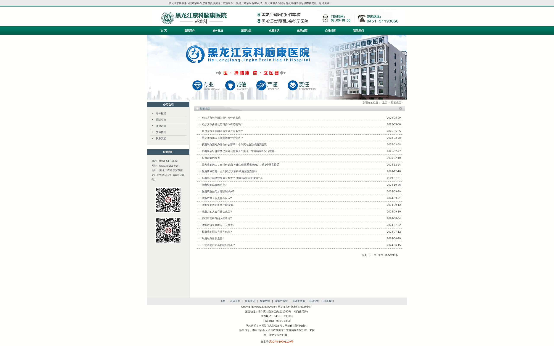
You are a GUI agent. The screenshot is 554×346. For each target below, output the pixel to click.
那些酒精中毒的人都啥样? (217, 218)
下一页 (372, 255)
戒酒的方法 (281, 301)
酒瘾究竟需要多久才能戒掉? (218, 204)
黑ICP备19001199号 (281, 341)
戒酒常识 (274, 30)
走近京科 (235, 301)
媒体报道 (218, 30)
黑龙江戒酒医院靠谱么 (278, 3)
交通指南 (330, 30)
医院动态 (246, 30)
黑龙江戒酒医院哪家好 (249, 3)
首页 (222, 301)
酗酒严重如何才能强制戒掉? (218, 191)
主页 (384, 102)
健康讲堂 (161, 125)
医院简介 (190, 30)
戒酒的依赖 (298, 301)
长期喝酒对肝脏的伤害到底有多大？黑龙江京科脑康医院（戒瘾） (239, 151)
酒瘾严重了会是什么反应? (217, 198)
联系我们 (358, 30)
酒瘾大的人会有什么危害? (217, 211)
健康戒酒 (302, 30)
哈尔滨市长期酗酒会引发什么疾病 (221, 117)
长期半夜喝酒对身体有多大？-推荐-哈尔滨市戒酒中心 (232, 178)
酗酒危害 (396, 102)
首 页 (163, 30)
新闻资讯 (250, 301)
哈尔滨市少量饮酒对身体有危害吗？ (222, 124)
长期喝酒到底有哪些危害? (217, 231)
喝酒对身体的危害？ (213, 238)
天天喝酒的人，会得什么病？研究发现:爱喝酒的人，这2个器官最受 (240, 164)
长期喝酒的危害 (211, 157)
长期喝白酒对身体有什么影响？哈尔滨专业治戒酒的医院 (234, 144)
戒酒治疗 (314, 301)
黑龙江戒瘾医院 (224, 3)
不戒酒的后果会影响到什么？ (218, 245)
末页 (380, 255)
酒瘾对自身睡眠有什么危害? (218, 225)
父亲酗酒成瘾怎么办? (214, 184)
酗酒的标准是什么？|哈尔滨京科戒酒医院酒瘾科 (229, 171)
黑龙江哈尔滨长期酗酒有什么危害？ (222, 137)
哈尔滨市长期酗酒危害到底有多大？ (222, 131)
